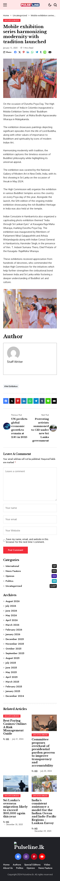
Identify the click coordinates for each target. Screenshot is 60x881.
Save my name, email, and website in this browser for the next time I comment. (27, 540)
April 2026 (12, 620)
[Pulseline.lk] (30, 5)
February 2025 (14, 686)
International (31, 566)
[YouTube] (42, 856)
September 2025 (15, 653)
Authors (17, 864)
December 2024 (15, 696)
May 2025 (11, 672)
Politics (31, 581)
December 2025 (15, 639)
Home (6, 15)
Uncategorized (20, 15)
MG (7, 739)
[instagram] (26, 856)
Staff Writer (15, 361)
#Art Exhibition (11, 386)
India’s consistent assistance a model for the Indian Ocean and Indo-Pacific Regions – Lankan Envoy (44, 812)
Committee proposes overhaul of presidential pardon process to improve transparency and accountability (43, 752)
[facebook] (18, 856)
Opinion (31, 576)
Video (47, 864)
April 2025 (11, 677)
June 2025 (11, 667)
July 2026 (11, 606)
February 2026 (14, 629)
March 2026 (12, 625)
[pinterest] (34, 856)
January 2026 (13, 634)
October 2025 (13, 648)
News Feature (31, 571)
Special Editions (32, 864)
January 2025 (13, 691)
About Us (8, 868)
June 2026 (11, 610)
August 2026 (13, 601)
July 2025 (11, 663)
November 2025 (15, 644)
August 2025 (12, 658)
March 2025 (12, 681)
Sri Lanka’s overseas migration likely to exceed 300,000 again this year (15, 808)
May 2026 (11, 615)
